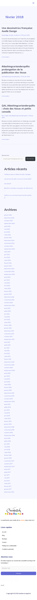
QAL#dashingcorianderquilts (11, 76)
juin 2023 (7, 280)
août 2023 (7, 277)
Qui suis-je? (7, 183)
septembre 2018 (9, 435)
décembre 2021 (9, 331)
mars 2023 (7, 288)
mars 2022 (7, 322)
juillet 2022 (7, 311)
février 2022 (7, 325)
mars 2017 (7, 483)
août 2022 (7, 308)
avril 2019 (7, 416)
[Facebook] (7, 579)
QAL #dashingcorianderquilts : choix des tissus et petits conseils (18, 108)
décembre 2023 (9, 268)
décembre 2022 (9, 297)
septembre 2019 (9, 401)
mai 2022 (7, 317)
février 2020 (8, 387)
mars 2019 (7, 418)
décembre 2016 (9, 492)
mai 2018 (7, 447)
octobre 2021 (8, 336)
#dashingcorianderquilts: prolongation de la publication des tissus (16, 69)
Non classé (5, 115)
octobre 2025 (8, 220)
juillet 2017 (7, 472)
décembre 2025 (9, 218)
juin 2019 (7, 410)
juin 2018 (7, 444)
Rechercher (5, 155)
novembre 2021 (9, 334)
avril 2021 (7, 353)
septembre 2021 (9, 339)
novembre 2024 (9, 243)
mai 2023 (7, 283)
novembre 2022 (9, 300)
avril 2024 (7, 257)
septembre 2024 (9, 249)
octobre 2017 (8, 464)
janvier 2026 (8, 215)
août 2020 (7, 373)
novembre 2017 (9, 461)
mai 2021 (7, 350)
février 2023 (8, 291)
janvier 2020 (8, 390)
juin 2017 (7, 475)
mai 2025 (7, 229)
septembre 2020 (9, 370)
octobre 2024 (8, 246)
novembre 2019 (9, 396)
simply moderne (14, 35)
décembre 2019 (9, 393)
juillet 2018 (7, 441)
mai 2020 (7, 379)
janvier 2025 (8, 237)
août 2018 (7, 438)
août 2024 (7, 252)
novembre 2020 (9, 365)
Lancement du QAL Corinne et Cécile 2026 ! (18, 179)
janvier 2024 (8, 266)
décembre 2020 (9, 362)
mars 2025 (7, 235)
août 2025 (7, 226)
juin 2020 (7, 376)
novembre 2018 (9, 430)
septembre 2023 (9, 274)
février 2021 (7, 359)
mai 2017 (7, 478)
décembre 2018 (9, 427)
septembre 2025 (9, 223)
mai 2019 (7, 413)
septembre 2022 (9, 305)
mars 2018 (7, 452)
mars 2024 (7, 260)
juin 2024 (7, 254)
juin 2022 (7, 314)
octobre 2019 (8, 399)
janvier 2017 (7, 489)
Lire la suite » (6, 57)
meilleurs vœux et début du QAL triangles (17, 174)
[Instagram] (2, 579)
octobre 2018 (8, 432)
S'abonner (18, 573)
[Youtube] (12, 579)
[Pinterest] (16, 579)
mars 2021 (7, 356)
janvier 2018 (8, 458)
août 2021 (7, 342)
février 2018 (7, 455)
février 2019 (7, 421)
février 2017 (7, 486)
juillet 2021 (7, 345)
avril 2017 (7, 481)
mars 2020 (7, 384)
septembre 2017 (9, 466)
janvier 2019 (8, 424)
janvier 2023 (8, 294)
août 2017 (7, 469)
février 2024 (8, 263)
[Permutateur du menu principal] (33, 3)
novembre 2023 (9, 271)
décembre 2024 (9, 240)
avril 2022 (7, 319)
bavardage (5, 35)
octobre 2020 (8, 367)
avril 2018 (7, 449)
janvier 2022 (8, 328)
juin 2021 (6, 348)
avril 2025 (7, 232)
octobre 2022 (8, 302)
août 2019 (7, 404)
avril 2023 (7, 285)
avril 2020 (7, 382)
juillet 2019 (7, 407)
